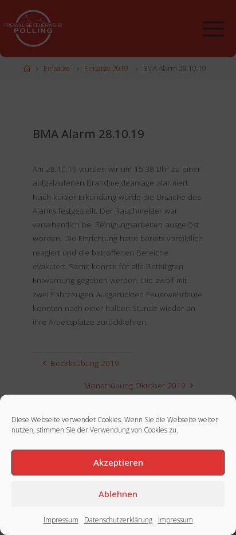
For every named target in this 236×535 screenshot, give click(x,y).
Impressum (61, 520)
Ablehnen (118, 493)
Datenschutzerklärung (118, 520)
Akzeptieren (118, 462)
